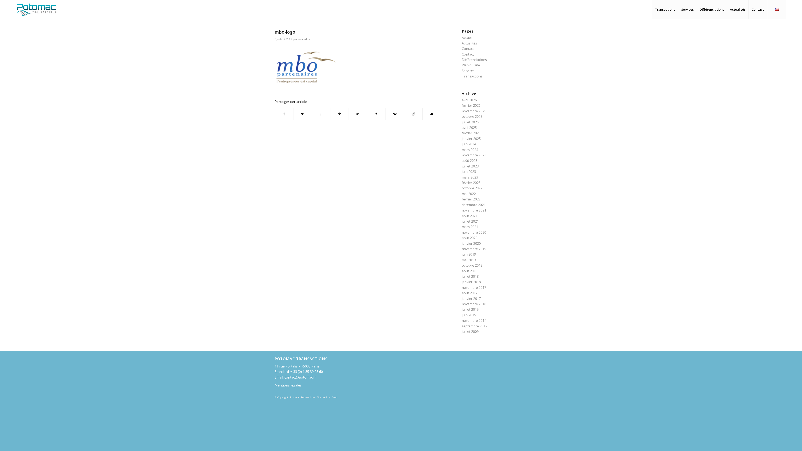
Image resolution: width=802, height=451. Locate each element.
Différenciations (474, 59)
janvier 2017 (471, 298)
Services (468, 70)
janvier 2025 (471, 138)
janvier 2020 (471, 243)
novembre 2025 (474, 111)
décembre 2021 (474, 205)
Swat (334, 397)
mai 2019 (469, 260)
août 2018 (469, 271)
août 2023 (469, 160)
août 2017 (469, 293)
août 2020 (469, 238)
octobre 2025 (472, 116)
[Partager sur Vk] (395, 114)
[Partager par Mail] (432, 114)
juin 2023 (469, 171)
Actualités (469, 43)
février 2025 (471, 133)
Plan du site (471, 65)
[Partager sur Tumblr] (376, 114)
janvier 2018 (471, 282)
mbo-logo (285, 32)
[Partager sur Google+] (321, 114)
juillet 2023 (470, 166)
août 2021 (469, 216)
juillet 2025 (470, 122)
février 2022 (471, 199)
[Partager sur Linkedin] (358, 114)
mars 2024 (470, 149)
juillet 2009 (470, 331)
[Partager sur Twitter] (302, 114)
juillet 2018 (470, 276)
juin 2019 (469, 254)
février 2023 (471, 182)
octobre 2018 (472, 265)
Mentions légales (288, 385)
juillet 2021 (470, 221)
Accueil (467, 37)
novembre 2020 (474, 232)
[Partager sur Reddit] (413, 114)
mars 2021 (470, 226)
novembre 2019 (474, 249)
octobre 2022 (472, 188)
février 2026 (471, 105)
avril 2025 (469, 127)
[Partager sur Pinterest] (339, 114)
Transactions (472, 76)
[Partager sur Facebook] (284, 114)
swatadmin (304, 39)
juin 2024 (469, 144)
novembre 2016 (474, 304)
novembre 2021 (474, 210)
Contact (468, 48)
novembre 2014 (474, 320)
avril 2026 (469, 100)
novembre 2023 (474, 155)
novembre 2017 (474, 287)
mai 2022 (469, 193)
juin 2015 (469, 315)
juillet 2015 (470, 309)
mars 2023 (470, 177)
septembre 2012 (474, 326)
